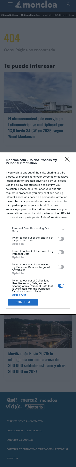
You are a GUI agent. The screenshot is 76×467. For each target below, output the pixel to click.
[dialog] (38, 233)
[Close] (68, 160)
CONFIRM (23, 302)
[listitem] (38, 229)
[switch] (61, 239)
